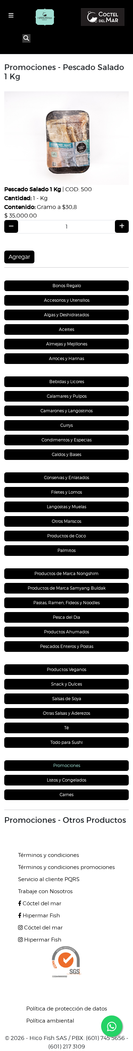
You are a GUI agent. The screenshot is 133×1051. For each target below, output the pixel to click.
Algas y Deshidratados (66, 314)
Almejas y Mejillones (66, 344)
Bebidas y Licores (66, 381)
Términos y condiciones (48, 855)
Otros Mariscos (66, 521)
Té (66, 727)
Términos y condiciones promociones (66, 867)
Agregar (19, 256)
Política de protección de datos (66, 1009)
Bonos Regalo (66, 285)
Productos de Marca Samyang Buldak (67, 588)
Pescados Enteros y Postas (66, 646)
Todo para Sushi (66, 742)
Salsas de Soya (66, 698)
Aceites (66, 329)
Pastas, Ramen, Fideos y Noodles (66, 602)
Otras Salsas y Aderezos (66, 713)
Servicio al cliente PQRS (48, 879)
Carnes (66, 794)
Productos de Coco (66, 535)
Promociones (66, 765)
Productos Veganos (66, 669)
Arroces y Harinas (66, 358)
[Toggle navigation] (11, 15)
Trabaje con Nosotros (45, 891)
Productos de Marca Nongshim (66, 573)
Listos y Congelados (66, 780)
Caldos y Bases (66, 454)
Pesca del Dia (66, 617)
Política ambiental (50, 1021)
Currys (66, 425)
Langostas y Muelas (66, 506)
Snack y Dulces (66, 684)
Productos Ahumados (66, 631)
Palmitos (66, 550)
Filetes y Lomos (66, 492)
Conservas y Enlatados (66, 477)
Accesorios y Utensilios (66, 300)
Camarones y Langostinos (66, 410)
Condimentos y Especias (66, 440)
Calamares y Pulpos (67, 396)
